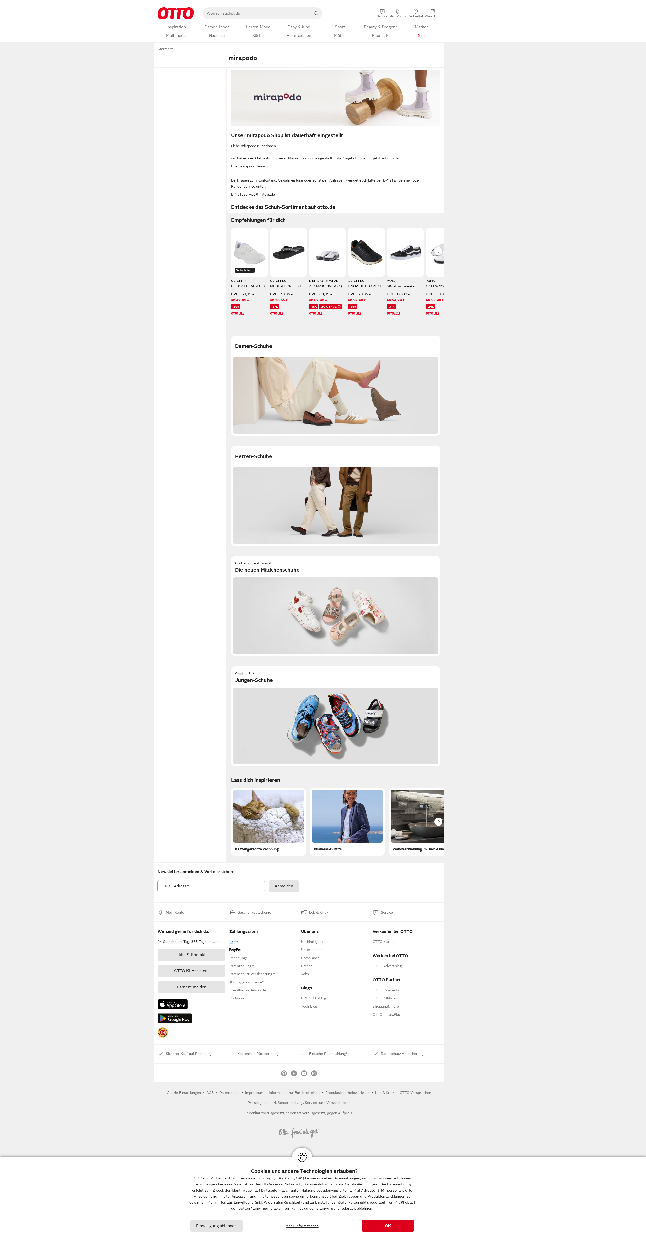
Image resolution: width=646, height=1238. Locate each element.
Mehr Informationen (302, 1226)
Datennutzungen (346, 1178)
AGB (210, 1093)
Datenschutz (229, 1093)
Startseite (166, 49)
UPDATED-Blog (313, 998)
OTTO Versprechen (415, 1093)
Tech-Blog (309, 1006)
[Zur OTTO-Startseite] (176, 13)
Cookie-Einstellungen (184, 1093)
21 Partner (219, 1178)
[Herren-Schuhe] (335, 496)
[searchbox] (256, 13)
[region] (323, 1197)
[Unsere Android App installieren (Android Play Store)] (175, 1018)
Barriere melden (191, 987)
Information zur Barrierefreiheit (294, 1093)
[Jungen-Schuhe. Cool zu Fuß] (335, 716)
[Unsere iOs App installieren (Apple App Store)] (173, 1004)
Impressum (254, 1093)
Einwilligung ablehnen (216, 1226)
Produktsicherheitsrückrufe (347, 1093)
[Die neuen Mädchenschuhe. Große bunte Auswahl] (335, 606)
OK (388, 1226)
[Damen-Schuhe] (335, 386)
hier (389, 1202)
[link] (163, 1032)
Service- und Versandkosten (328, 1103)
